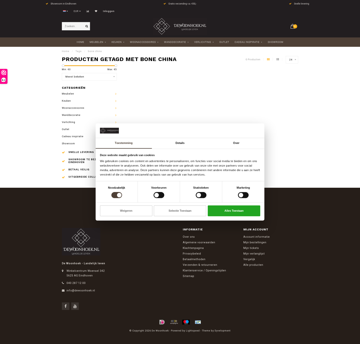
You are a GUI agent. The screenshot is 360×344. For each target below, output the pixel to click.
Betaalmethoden (194, 259)
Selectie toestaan (180, 210)
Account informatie (256, 236)
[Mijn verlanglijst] (96, 11)
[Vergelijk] (87, 11)
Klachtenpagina (193, 247)
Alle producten (253, 264)
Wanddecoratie (175, 42)
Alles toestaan (234, 210)
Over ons (189, 236)
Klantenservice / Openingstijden (204, 270)
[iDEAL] (162, 322)
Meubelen (96, 42)
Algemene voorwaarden (199, 242)
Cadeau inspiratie (247, 42)
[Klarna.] (174, 322)
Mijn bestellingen (254, 242)
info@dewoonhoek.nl (81, 290)
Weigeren (126, 210)
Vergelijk (249, 259)
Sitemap (188, 276)
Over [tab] (236, 142)
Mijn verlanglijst (254, 253)
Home (80, 42)
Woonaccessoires (143, 42)
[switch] (159, 195)
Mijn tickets (251, 247)
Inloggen (108, 11)
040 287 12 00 (76, 282)
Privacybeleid (192, 253)
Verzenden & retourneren (200, 264)
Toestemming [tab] (124, 142)
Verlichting (202, 42)
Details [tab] (180, 142)
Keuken (117, 42)
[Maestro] (186, 322)
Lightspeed (193, 330)
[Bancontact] (198, 322)
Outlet (224, 42)
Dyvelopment (223, 330)
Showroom (275, 42)
